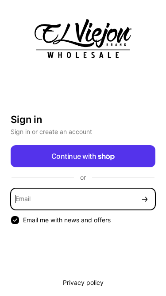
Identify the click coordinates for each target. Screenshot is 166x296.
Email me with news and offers (67, 220)
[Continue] (144, 199)
